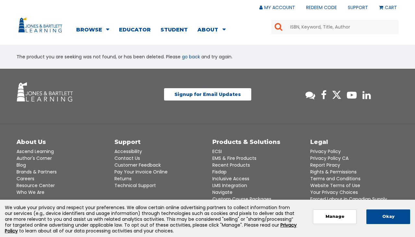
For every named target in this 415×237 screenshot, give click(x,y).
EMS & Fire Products (234, 158)
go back (191, 56)
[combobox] (334, 27)
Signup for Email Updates (207, 94)
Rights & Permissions (333, 172)
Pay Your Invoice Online (141, 172)
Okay (388, 216)
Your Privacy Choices (334, 192)
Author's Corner (34, 158)
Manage (335, 216)
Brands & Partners (37, 172)
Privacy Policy (325, 151)
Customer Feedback (137, 165)
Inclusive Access (230, 178)
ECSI (217, 151)
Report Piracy (325, 165)
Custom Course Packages (241, 199)
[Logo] (41, 26)
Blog (21, 165)
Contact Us (127, 158)
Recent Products (231, 165)
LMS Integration (229, 185)
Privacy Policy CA (329, 158)
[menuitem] (94, 30)
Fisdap (219, 172)
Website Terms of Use (335, 185)
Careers (25, 178)
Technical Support (135, 185)
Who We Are (30, 192)
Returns (123, 178)
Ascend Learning (35, 151)
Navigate (222, 192)
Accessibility (128, 151)
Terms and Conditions (335, 178)
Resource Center (36, 185)
